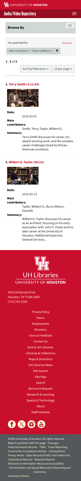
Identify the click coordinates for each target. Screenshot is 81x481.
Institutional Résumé (20, 460)
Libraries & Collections (40, 353)
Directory (40, 329)
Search (40, 383)
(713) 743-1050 (17, 302)
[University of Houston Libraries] (40, 270)
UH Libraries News (41, 365)
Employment (40, 324)
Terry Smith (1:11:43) (24, 84)
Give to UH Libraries (40, 347)
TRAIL (42, 447)
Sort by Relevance (35, 69)
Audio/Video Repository (20, 14)
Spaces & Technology (40, 400)
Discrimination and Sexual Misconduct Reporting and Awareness (40, 470)
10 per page (62, 69)
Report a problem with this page (27, 443)
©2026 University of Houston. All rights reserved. (36, 439)
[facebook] (12, 424)
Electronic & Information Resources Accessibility (36, 464)
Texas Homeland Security (22, 447)
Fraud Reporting (57, 447)
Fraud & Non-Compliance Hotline (27, 451)
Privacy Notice (16, 455)
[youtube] (41, 424)
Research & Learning (40, 394)
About (41, 406)
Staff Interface (40, 412)
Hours (41, 318)
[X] (22, 424)
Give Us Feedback (40, 335)
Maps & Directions (40, 359)
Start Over (67, 43)
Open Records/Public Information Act (48, 455)
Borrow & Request (40, 388)
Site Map (40, 377)
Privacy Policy (41, 312)
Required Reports (44, 460)
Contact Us (40, 341)
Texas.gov (53, 443)
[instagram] (31, 424)
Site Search (40, 371)
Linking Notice (57, 451)
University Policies (18, 476)
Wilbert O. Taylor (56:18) (26, 162)
